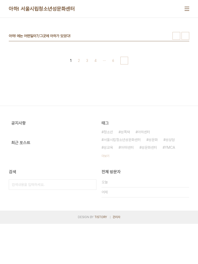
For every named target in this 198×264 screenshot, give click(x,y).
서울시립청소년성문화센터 (122, 140)
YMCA (170, 147)
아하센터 (144, 132)
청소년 (108, 132)
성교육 (108, 147)
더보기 (105, 156)
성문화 (153, 140)
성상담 (170, 140)
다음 (124, 60)
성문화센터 (149, 147)
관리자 (116, 217)
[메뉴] (187, 9)
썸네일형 (176, 36)
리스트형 (185, 36)
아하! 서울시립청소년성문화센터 (42, 9)
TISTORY (100, 217)
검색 (91, 184)
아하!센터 (127, 147)
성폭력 (125, 132)
